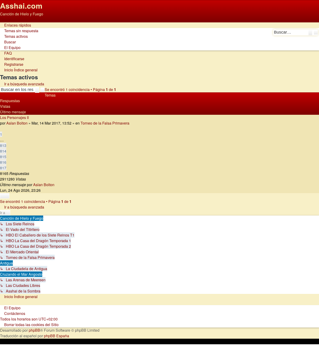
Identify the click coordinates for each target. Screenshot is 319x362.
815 (3, 156)
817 (3, 168)
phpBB (34, 330)
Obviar (5, 19)
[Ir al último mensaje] (56, 184)
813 (3, 145)
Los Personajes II (14, 117)
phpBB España (56, 335)
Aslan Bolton (17, 123)
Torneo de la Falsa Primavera (105, 123)
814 (3, 151)
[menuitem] (19, 30)
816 (3, 162)
